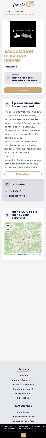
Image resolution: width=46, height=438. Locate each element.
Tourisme (23, 375)
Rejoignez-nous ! (23, 393)
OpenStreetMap (25, 254)
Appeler (24, 90)
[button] (8, 225)
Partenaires (23, 398)
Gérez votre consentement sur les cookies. (25, 431)
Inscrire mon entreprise (23, 416)
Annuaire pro (23, 412)
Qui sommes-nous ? (23, 389)
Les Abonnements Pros (23, 421)
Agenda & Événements (23, 380)
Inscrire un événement (23, 384)
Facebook (24, 174)
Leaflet (13, 254)
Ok (23, 435)
